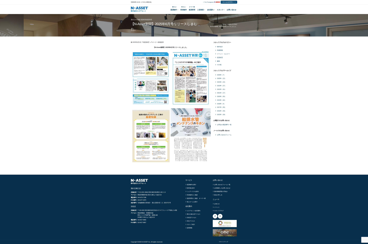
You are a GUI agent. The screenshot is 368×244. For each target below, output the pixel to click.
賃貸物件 (173, 8)
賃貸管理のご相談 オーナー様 (196, 198)
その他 (219, 64)
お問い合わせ (231, 10)
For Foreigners (209, 2)
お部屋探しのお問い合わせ (222, 188)
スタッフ (220, 10)
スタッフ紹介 (191, 224)
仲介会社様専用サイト (229, 2)
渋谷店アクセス (191, 217)
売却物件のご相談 (192, 195)
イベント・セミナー (223, 54)
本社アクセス (191, 221)
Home (224, 24)
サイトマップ (224, 241)
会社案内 (210, 10)
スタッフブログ (232, 24)
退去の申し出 (218, 195)
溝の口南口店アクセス (193, 214)
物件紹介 (220, 46)
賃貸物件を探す (191, 184)
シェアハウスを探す (193, 191)
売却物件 (183, 8)
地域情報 (220, 50)
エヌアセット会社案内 (193, 210)
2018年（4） (221, 104)
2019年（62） (221, 100)
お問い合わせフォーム (224, 135)
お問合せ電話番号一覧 (224, 124)
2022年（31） (221, 89)
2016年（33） (221, 111)
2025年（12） (221, 78)
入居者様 (200, 10)
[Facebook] (215, 216)
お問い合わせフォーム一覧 (222, 184)
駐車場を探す (191, 188)
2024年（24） (221, 82)
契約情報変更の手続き (221, 191)
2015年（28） (221, 114)
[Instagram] (220, 216)
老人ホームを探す (192, 202)
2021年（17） (221, 93)
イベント (217, 207)
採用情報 (189, 228)
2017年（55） (221, 107)
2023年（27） (221, 85)
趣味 (218, 61)
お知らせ (217, 204)
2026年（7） (221, 75)
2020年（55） (221, 96)
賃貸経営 (220, 57)
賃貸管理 (192, 8)
